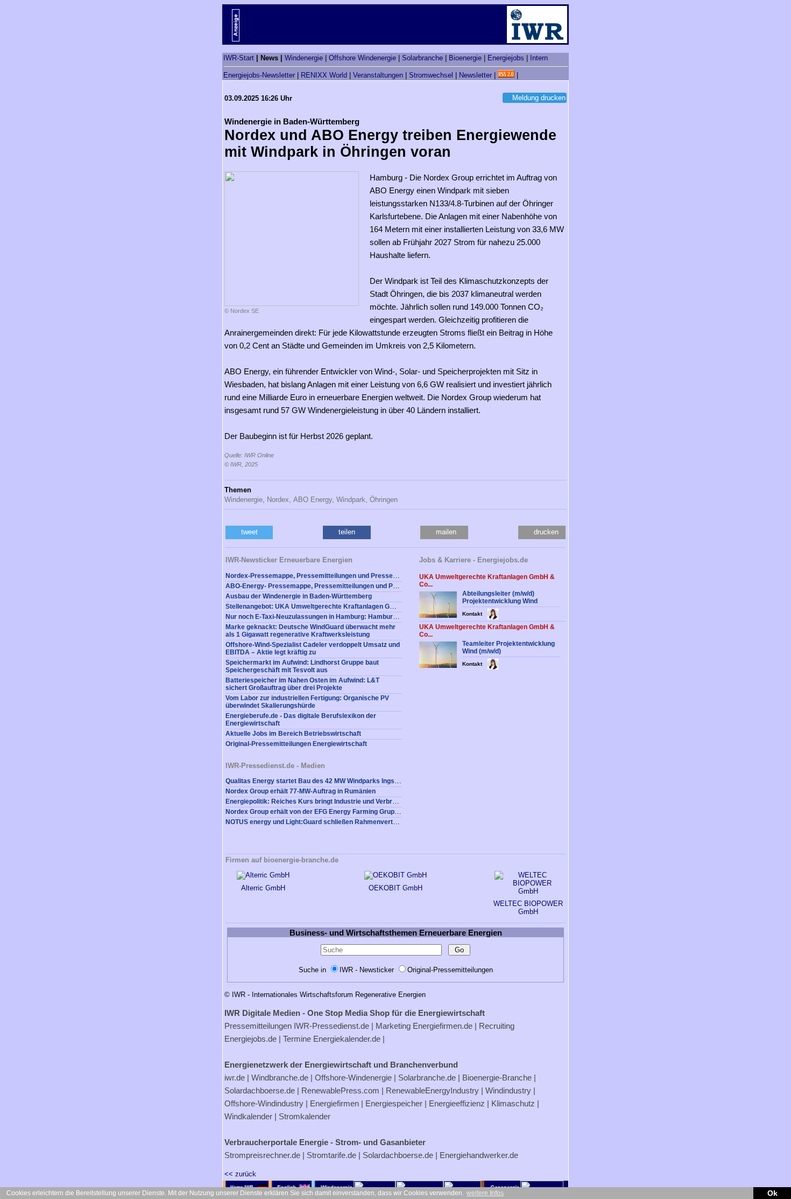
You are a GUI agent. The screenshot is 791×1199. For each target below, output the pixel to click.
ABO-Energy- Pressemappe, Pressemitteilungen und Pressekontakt (329, 586)
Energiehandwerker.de (479, 1155)
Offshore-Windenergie (353, 1077)
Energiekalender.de (346, 1038)
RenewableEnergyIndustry (432, 1090)
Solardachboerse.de (259, 1090)
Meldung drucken (539, 98)
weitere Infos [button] (485, 1193)
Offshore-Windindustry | (266, 1103)
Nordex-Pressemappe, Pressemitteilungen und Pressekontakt (320, 576)
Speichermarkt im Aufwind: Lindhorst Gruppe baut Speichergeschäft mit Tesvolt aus (302, 666)
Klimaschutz (513, 1103)
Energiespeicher (393, 1103)
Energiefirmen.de (442, 1025)
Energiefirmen (334, 1103)
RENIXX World (324, 75)
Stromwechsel (431, 75)
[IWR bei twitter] (524, 75)
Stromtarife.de (331, 1155)
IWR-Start (238, 58)
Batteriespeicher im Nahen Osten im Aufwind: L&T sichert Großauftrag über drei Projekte (302, 684)
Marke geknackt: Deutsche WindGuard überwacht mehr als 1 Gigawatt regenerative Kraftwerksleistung (310, 630)
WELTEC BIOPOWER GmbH (528, 908)
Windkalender (248, 1116)
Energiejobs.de (250, 1038)
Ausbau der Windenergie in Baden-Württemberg (298, 596)
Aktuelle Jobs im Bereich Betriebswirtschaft (293, 733)
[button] (249, 532)
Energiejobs (506, 58)
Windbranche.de (279, 1077)
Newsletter (475, 75)
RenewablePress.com (340, 1090)
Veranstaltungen (378, 75)
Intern (539, 58)
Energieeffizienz (457, 1103)
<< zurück (240, 1174)
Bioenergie (465, 58)
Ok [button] (772, 1193)
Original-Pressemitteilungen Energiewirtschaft (296, 744)
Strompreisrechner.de (262, 1155)
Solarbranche (422, 58)
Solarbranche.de (427, 1077)
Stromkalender (304, 1116)
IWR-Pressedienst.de (331, 1025)
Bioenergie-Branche (497, 1077)
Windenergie (304, 58)
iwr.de (234, 1077)
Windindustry (508, 1090)
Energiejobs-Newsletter (259, 75)
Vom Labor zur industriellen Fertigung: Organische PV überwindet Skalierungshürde (307, 701)
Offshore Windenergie (362, 58)
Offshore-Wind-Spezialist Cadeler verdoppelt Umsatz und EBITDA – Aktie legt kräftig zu (312, 648)
